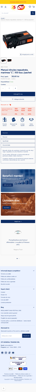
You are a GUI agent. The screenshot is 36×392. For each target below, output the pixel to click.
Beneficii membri (5, 284)
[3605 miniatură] (3, 60)
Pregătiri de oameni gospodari (9, 318)
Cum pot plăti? (5, 300)
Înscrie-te (26, 336)
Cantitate (3, 84)
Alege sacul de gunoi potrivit (8, 315)
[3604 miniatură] (9, 60)
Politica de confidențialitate (8, 279)
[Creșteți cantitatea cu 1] (15, 88)
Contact (3, 292)
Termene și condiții (6, 274)
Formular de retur (5, 297)
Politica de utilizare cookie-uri (8, 276)
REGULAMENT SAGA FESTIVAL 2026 (11, 310)
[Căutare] (33, 13)
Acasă (2, 18)
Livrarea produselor (6, 302)
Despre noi (4, 294)
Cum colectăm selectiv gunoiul (9, 313)
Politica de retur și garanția (8, 281)
